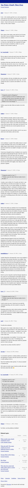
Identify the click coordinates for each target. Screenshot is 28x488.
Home (2, 478)
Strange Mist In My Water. (8, 454)
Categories (7, 478)
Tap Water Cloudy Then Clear (12, 5)
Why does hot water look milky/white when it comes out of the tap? (8, 467)
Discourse (9, 484)
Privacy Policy (4, 481)
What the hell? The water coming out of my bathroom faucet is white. (7, 447)
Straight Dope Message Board (7, 1)
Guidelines (13, 478)
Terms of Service (21, 478)
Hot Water (3, 460)
